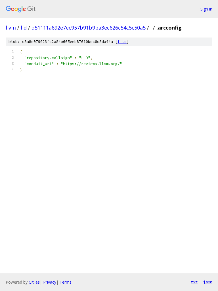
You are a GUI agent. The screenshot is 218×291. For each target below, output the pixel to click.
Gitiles (34, 282)
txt (194, 281)
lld (24, 27)
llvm (11, 27)
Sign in (206, 9)
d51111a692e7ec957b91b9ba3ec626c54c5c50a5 (89, 27)
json (207, 281)
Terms (66, 282)
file (122, 41)
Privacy (49, 282)
